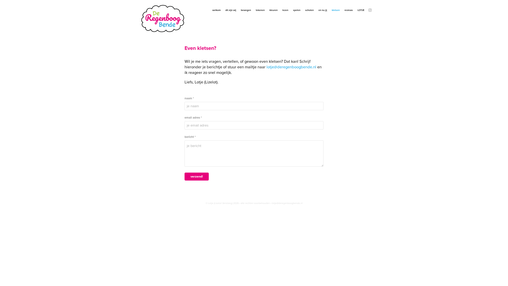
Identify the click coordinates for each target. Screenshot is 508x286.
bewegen (246, 10)
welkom (216, 10)
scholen (309, 10)
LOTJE (361, 10)
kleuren (273, 10)
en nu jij (322, 10)
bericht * (190, 136)
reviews (348, 10)
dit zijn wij (230, 10)
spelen (296, 10)
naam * (189, 98)
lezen (285, 10)
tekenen (260, 10)
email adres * (193, 117)
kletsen (336, 10)
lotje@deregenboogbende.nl (291, 67)
